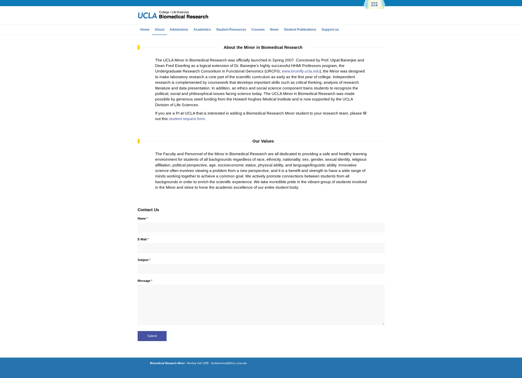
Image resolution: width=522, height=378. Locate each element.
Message (145, 280)
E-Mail (143, 239)
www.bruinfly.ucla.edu (301, 71)
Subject (144, 260)
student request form (187, 119)
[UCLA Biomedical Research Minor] (173, 15)
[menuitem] (145, 30)
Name (143, 218)
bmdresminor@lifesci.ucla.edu (228, 363)
